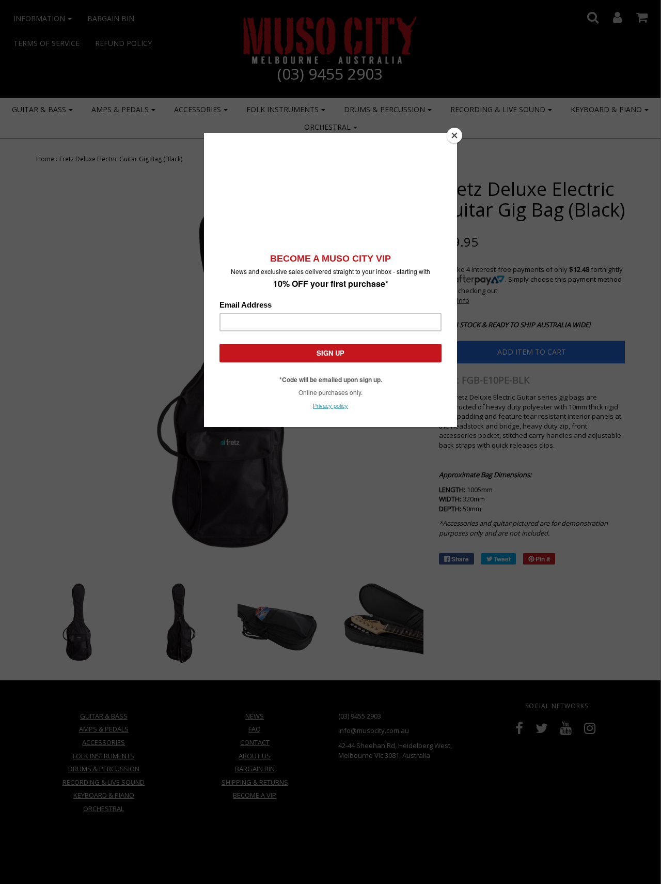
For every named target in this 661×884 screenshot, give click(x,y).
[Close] (454, 135)
